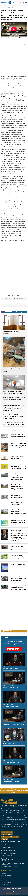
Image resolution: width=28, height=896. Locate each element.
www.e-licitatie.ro (16, 841)
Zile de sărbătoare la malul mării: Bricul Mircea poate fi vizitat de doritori (18, 566)
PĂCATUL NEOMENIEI (11, 781)
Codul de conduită (7, 832)
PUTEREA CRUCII (9, 744)
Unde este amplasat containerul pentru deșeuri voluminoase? (18, 557)
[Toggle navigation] (20, 2)
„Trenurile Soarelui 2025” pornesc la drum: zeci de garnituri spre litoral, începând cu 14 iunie (13, 416)
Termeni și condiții (6, 875)
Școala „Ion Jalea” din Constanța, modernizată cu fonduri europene (18, 436)
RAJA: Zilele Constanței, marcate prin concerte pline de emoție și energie (18, 548)
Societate (5, 839)
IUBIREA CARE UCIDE (11, 706)
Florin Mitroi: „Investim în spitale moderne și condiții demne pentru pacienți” (13, 369)
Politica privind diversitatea (10, 837)
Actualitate (9, 7)
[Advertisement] (14, 60)
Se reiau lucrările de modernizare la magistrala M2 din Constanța (18, 578)
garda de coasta (8, 304)
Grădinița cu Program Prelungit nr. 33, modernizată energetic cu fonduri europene (14, 399)
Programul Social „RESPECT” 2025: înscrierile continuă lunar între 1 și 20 (18, 466)
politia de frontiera (19, 304)
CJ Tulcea (3, 886)
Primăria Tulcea (5, 880)
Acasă (3, 7)
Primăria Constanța (6, 879)
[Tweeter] (12, 295)
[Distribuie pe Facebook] (9, 295)
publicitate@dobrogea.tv (7, 855)
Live (25, 3)
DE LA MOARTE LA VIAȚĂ (12, 687)
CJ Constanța (4, 884)
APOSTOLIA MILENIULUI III (13, 725)
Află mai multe (9, 893)
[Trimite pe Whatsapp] (18, 295)
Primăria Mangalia (6, 882)
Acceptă (17, 893)
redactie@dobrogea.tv (9, 853)
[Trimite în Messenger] (15, 295)
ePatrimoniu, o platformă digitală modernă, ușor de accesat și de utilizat (17, 522)
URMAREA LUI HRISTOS (12, 762)
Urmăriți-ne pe (14, 298)
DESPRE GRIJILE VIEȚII (11, 669)
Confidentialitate (5, 873)
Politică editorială (7, 834)
